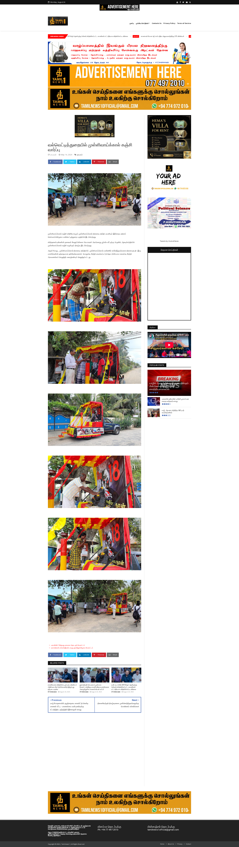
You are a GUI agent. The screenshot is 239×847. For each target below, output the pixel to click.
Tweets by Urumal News (169, 241)
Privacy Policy (169, 23)
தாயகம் (66, 36)
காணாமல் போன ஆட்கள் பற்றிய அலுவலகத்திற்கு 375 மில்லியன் (92, 36)
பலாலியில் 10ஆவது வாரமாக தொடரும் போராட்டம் (68, 645)
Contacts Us (156, 23)
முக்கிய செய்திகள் (142, 23)
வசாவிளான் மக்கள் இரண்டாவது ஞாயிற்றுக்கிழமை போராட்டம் (72, 648)
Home (162, 844)
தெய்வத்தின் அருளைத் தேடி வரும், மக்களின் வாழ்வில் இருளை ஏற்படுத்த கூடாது (154, 36)
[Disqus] (94, 751)
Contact (188, 844)
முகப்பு (132, 23)
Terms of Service (184, 23)
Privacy (179, 844)
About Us (171, 844)
